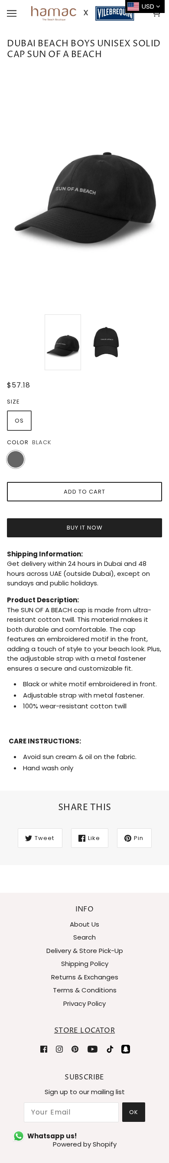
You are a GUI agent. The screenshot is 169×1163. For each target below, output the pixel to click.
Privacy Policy (84, 1003)
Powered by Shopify (85, 1144)
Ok (133, 1112)
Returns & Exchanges (84, 977)
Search (84, 937)
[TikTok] (110, 1048)
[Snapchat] (125, 1048)
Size (13, 401)
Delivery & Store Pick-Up (84, 950)
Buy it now (85, 527)
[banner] (82, 12)
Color (18, 442)
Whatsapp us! (52, 1135)
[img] (44, 1048)
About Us (84, 924)
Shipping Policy (84, 963)
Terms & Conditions (85, 990)
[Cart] (157, 13)
